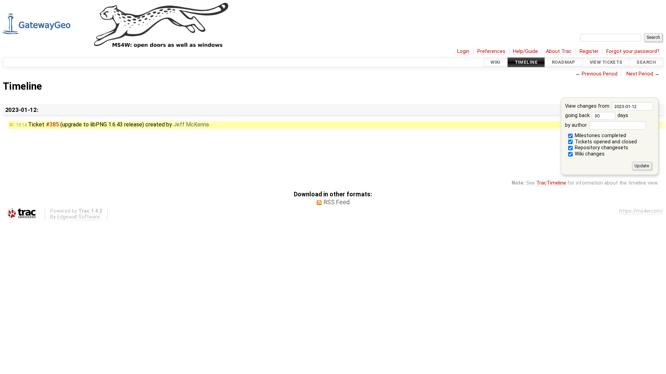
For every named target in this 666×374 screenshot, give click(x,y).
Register (589, 51)
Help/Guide (525, 51)
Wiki (495, 62)
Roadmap (563, 62)
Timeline (526, 62)
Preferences (491, 51)
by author (576, 125)
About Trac (559, 51)
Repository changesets (600, 148)
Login (463, 51)
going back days (596, 115)
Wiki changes (589, 154)
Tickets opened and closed (605, 142)
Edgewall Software (78, 217)
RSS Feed (337, 202)
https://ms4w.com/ (641, 211)
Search (646, 62)
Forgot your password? (632, 51)
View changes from (588, 106)
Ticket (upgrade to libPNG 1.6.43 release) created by (112, 124)
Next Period (639, 74)
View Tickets (606, 62)
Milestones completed (599, 136)
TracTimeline (551, 183)
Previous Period (599, 74)
